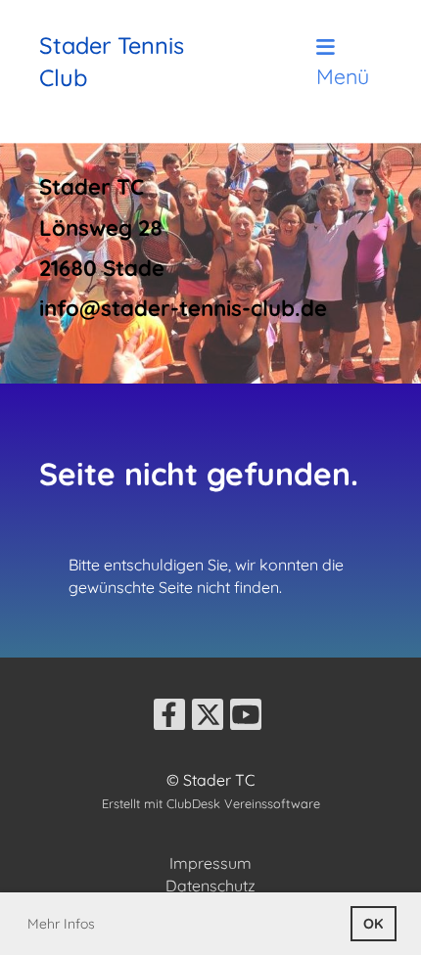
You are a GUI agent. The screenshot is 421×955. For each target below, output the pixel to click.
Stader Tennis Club (111, 61)
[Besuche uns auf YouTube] (245, 718)
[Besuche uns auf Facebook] (169, 718)
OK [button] (373, 923)
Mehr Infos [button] (61, 923)
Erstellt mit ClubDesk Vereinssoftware (211, 803)
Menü (342, 76)
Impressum (210, 863)
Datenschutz (210, 885)
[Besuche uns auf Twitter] (207, 718)
